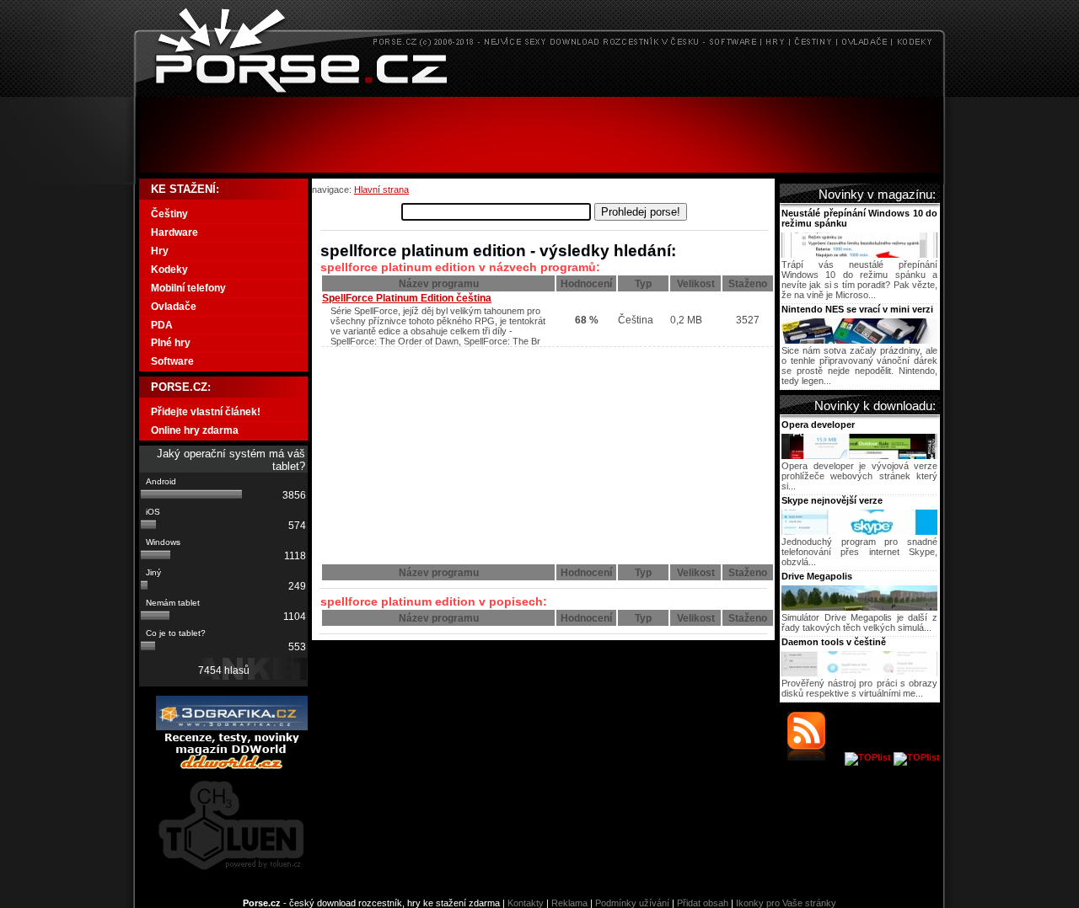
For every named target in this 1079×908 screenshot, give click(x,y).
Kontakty (525, 903)
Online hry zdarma (195, 430)
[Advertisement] (539, 135)
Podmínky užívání (632, 903)
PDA (162, 325)
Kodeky (169, 269)
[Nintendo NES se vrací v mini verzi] (859, 340)
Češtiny (169, 214)
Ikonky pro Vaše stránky (786, 903)
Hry (160, 251)
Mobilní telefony (188, 288)
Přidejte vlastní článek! (205, 412)
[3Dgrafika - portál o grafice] (232, 727)
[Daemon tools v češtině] (859, 673)
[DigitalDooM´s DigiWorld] (232, 766)
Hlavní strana (381, 189)
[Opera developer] (859, 456)
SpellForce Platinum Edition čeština (406, 298)
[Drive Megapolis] (859, 607)
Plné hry (171, 343)
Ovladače (173, 306)
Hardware (174, 232)
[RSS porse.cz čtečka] (814, 757)
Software (172, 361)
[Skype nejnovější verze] (859, 531)
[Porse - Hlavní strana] (539, 92)
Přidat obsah (702, 903)
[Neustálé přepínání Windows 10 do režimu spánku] (859, 254)
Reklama (569, 903)
